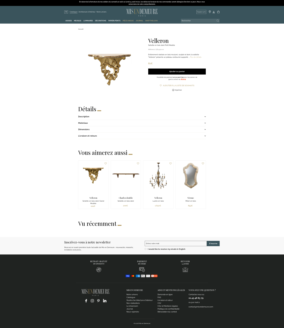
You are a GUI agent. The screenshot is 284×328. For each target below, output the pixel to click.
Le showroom (132, 306)
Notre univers (101, 12)
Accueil (80, 29)
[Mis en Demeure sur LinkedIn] (104, 300)
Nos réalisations (133, 303)
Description (83, 116)
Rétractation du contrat (167, 312)
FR (66, 12)
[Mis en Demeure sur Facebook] (86, 300)
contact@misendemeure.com (201, 307)
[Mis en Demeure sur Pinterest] (99, 300)
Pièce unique (128, 21)
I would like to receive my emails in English (166, 249)
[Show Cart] (218, 12)
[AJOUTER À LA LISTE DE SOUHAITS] (105, 163)
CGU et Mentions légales (168, 306)
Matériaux (83, 123)
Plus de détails (195, 57)
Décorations (100, 21)
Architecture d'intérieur (87, 12)
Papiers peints (114, 21)
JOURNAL (139, 21)
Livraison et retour (165, 300)
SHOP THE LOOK (151, 21)
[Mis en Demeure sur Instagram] (92, 300)
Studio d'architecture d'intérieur (139, 300)
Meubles (77, 21)
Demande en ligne (165, 294)
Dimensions (84, 129)
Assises (68, 21)
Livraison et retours (87, 136)
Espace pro (201, 12)
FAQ (159, 297)
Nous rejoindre (132, 312)
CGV (159, 303)
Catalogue (73, 12)
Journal (129, 309)
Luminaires (88, 21)
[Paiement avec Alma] (154, 277)
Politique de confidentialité (168, 309)
